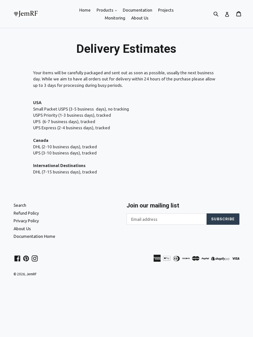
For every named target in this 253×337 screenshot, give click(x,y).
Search (20, 205)
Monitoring (115, 18)
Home (85, 10)
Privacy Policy (26, 220)
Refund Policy (26, 213)
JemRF (31, 274)
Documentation (137, 10)
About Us (139, 18)
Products (105, 10)
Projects (166, 10)
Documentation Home (34, 236)
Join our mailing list (152, 205)
